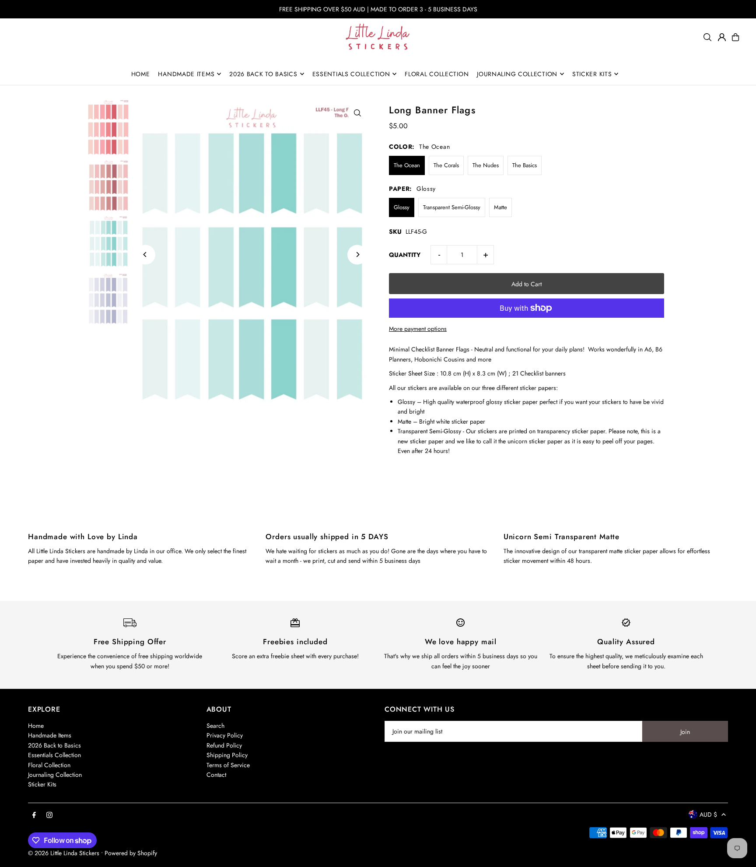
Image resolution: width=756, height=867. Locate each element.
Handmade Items (49, 735)
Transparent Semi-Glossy (451, 207)
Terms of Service (228, 765)
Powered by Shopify (131, 853)
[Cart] (735, 37)
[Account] (722, 37)
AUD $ (708, 814)
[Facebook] (34, 815)
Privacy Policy (224, 735)
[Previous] (145, 254)
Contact (216, 774)
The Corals (446, 165)
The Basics (524, 165)
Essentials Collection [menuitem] (351, 74)
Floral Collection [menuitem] (437, 74)
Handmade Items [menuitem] (186, 74)
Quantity (404, 254)
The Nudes (485, 165)
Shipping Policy (227, 755)
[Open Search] (707, 37)
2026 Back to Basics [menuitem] (263, 74)
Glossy (402, 207)
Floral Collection (49, 765)
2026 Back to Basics (54, 745)
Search (215, 725)
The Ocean (407, 165)
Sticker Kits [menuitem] (592, 74)
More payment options (418, 328)
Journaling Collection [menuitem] (517, 74)
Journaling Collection (55, 774)
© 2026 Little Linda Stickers (63, 853)
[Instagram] (49, 815)
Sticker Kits (42, 784)
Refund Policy (224, 745)
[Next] (357, 254)
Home (36, 725)
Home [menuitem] (140, 74)
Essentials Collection (54, 755)
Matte (500, 207)
